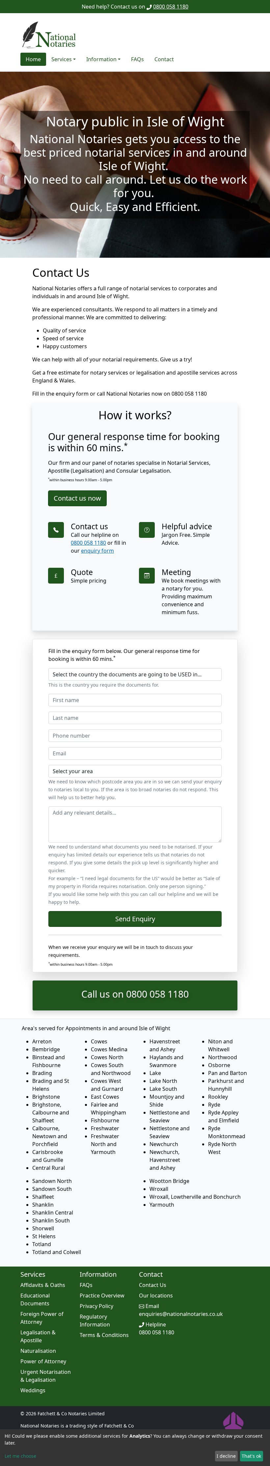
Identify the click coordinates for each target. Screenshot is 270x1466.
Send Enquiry (135, 918)
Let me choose (20, 1456)
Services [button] (61, 59)
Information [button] (101, 59)
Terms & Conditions (104, 1335)
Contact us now (77, 498)
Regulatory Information (95, 1320)
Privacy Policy (96, 1306)
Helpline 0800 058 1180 (156, 1328)
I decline (226, 1456)
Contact (164, 59)
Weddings (32, 1390)
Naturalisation (38, 1350)
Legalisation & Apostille (38, 1336)
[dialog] (135, 1447)
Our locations (156, 1295)
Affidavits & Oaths (42, 1285)
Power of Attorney (43, 1361)
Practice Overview (102, 1295)
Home (33, 59)
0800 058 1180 (170, 6)
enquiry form (97, 550)
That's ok (251, 1456)
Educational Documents (35, 1299)
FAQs (137, 59)
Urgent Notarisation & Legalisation (45, 1375)
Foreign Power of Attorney (42, 1317)
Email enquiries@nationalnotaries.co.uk (181, 1310)
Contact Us (152, 1285)
